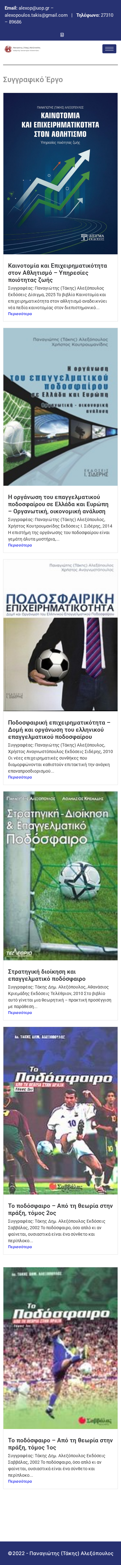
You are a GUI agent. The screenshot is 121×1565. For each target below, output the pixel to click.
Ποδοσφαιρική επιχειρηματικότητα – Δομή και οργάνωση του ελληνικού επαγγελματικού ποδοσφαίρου (59, 729)
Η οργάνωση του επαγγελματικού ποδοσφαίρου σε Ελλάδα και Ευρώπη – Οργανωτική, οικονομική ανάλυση (58, 504)
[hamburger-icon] (109, 48)
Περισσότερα (20, 313)
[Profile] (62, 34)
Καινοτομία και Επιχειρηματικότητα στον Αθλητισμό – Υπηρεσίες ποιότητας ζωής (57, 272)
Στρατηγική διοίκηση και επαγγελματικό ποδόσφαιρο (47, 975)
